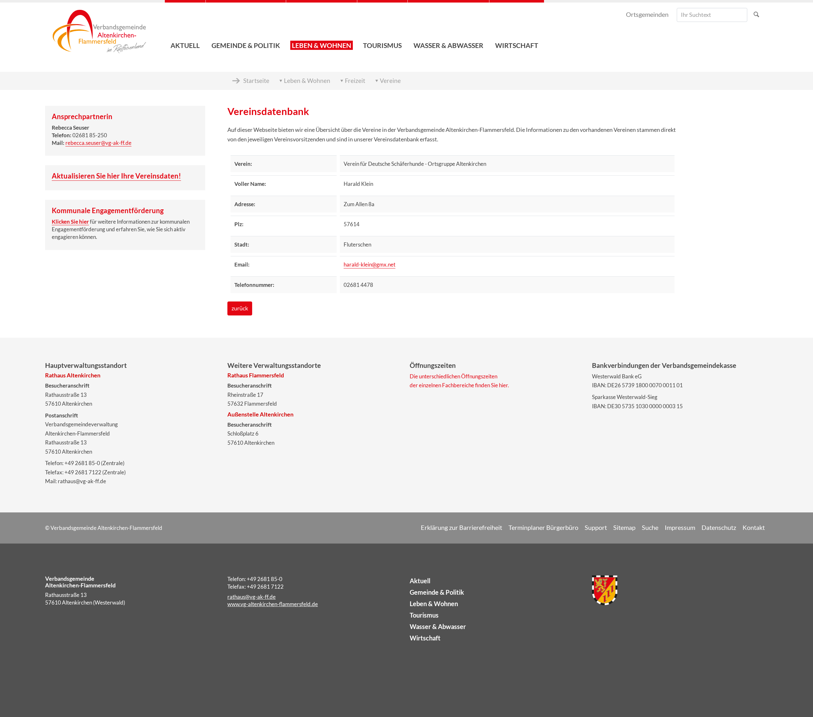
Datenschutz (719, 527)
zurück (240, 308)
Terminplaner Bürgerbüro (543, 527)
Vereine (390, 80)
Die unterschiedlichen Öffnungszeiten (453, 376)
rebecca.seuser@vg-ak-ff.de (98, 142)
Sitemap (624, 527)
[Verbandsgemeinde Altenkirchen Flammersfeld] (99, 29)
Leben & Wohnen (307, 80)
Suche (650, 527)
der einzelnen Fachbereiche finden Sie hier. (459, 385)
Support (596, 527)
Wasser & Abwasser (438, 626)
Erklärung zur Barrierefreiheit (461, 527)
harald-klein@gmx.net (369, 264)
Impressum (680, 527)
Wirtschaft (425, 638)
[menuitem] (185, 28)
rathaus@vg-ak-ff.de (251, 596)
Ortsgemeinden (647, 14)
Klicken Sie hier (70, 221)
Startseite (256, 80)
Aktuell (420, 581)
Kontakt (753, 527)
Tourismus (424, 615)
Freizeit (355, 80)
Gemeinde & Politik (437, 592)
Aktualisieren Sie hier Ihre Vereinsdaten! (116, 176)
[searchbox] (712, 15)
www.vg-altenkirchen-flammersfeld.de (272, 604)
